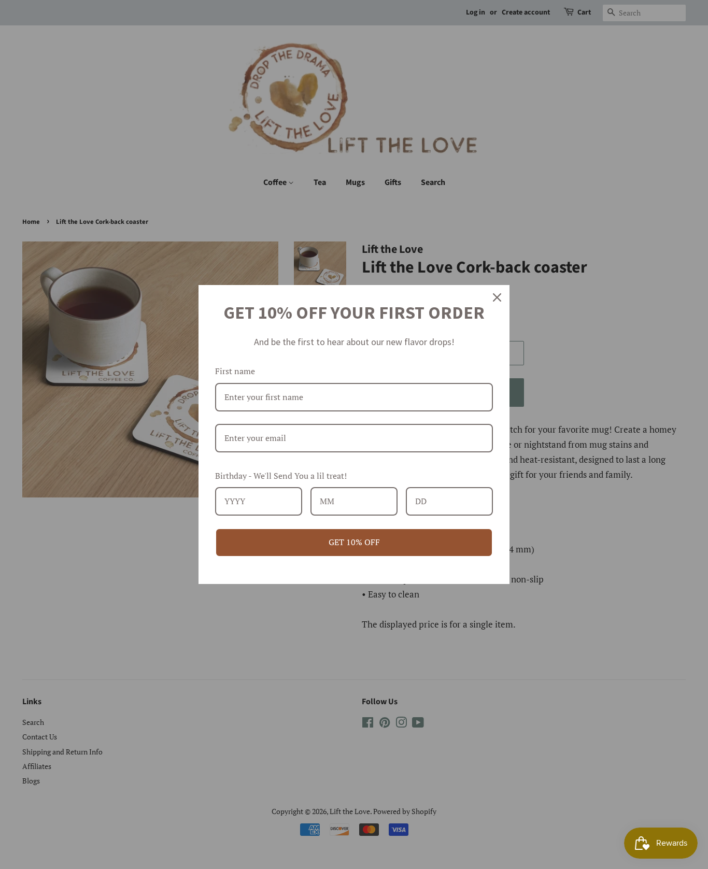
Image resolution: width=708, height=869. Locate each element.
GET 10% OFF (354, 542)
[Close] (497, 297)
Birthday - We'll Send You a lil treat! (281, 475)
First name (235, 371)
